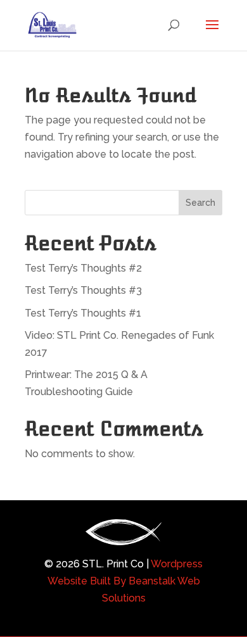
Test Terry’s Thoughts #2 (83, 268)
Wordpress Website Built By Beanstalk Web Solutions (125, 581)
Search (200, 203)
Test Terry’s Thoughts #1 (83, 313)
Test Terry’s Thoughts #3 (83, 290)
